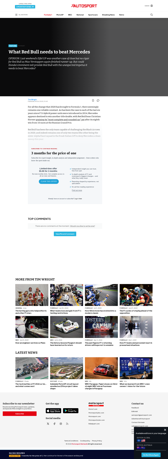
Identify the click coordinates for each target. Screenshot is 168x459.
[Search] (151, 14)
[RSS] (67, 423)
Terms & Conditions (71, 441)
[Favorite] (93, 100)
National (80, 15)
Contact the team (138, 422)
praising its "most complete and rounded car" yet (60, 119)
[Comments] (98, 100)
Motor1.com (93, 409)
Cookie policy (85, 441)
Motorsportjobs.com (96, 413)
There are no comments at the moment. (65, 226)
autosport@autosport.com (142, 415)
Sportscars (93, 15)
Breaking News (108, 15)
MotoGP (60, 15)
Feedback (135, 408)
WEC (70, 15)
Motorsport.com (95, 416)
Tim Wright (32, 99)
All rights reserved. (95, 444)
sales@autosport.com (140, 426)
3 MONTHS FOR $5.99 (25, 7)
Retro (121, 15)
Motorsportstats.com (97, 420)
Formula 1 (48, 15)
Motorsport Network (80, 444)
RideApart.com (94, 424)
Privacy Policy (97, 441)
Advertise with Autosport (141, 419)
